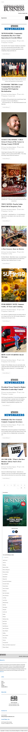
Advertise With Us (4, 686)
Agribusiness (5, 560)
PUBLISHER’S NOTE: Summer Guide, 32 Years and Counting (12, 305)
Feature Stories (5, 586)
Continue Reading (7, 53)
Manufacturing (5, 602)
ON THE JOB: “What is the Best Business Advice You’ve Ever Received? (13, 461)
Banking (4, 564)
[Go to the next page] (24, 487)
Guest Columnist (11, 148)
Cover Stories (5, 574)
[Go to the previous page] (4, 485)
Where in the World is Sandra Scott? (9, 644)
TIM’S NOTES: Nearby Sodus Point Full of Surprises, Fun (12, 205)
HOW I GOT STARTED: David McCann (12, 355)
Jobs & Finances (6, 595)
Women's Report (6, 647)
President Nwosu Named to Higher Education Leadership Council (13, 388)
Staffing (4, 633)
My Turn (4, 604)
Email (2, 684)
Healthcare (5, 590)
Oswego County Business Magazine (9, 40)
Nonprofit (4, 609)
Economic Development (7, 581)
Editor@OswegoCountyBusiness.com (7, 716)
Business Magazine (6, 569)
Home (2, 681)
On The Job (10, 468)
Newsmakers (10, 42)
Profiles (4, 614)
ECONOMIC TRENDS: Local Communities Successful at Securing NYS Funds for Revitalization (12, 87)
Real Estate (5, 621)
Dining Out (5, 579)
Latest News (5, 600)
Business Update (6, 572)
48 (21, 488)
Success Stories (5, 635)
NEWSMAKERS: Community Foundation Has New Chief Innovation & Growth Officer (11, 35)
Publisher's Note (11, 311)
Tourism (4, 640)
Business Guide (5, 567)
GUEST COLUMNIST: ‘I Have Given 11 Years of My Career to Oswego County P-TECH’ (12, 141)
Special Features (6, 628)
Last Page (10, 253)
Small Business (5, 626)
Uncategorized (5, 642)
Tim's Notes (10, 211)
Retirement (5, 623)
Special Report (5, 630)
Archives (4, 562)
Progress (4, 616)
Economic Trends (11, 96)
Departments (5, 42)
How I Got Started (11, 361)
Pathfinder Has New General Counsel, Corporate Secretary (12, 420)
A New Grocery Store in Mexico (12, 249)
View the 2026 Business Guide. (8, 554)
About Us (3, 682)
